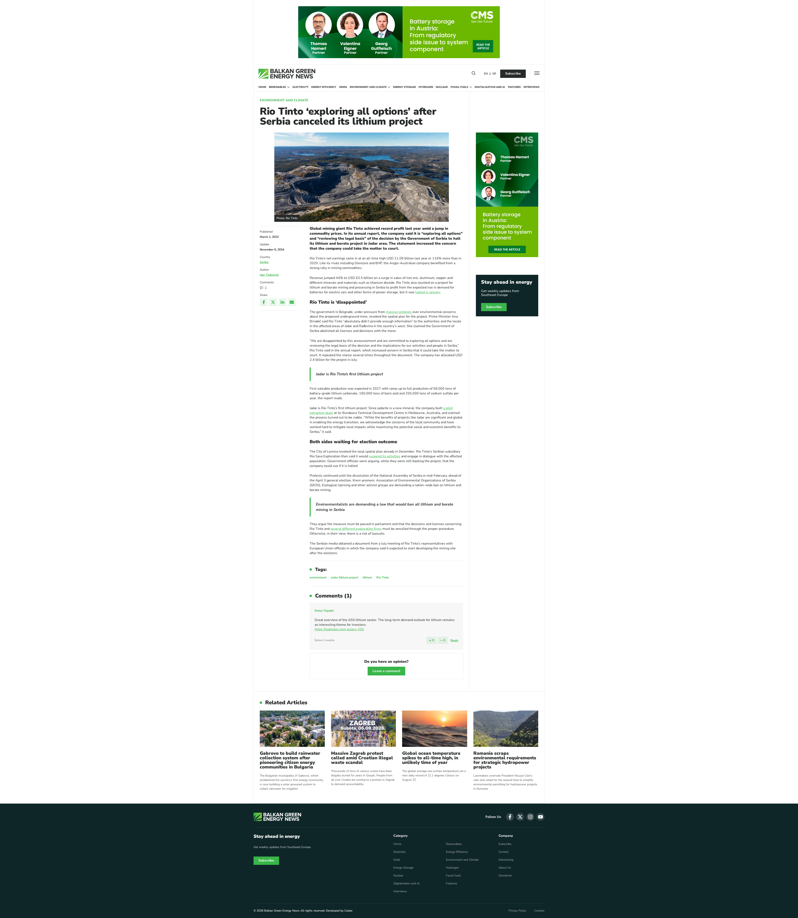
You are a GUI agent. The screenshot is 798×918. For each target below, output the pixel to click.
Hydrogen (426, 87)
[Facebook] (264, 302)
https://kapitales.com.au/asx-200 (339, 629)
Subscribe (513, 73)
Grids (343, 87)
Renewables (277, 87)
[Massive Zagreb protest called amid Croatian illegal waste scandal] (363, 729)
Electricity (301, 87)
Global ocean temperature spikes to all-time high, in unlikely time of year (431, 758)
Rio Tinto (382, 577)
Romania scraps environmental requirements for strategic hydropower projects (504, 760)
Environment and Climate (368, 87)
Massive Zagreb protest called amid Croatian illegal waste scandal (362, 758)
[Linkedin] (282, 302)
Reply (454, 640)
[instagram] (530, 817)
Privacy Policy (517, 910)
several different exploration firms (356, 528)
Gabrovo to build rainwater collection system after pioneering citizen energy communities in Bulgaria (290, 760)
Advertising (506, 860)
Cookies (539, 910)
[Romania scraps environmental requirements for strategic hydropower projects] (505, 729)
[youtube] (540, 817)
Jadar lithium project (344, 577)
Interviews (531, 87)
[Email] (292, 302)
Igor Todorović (269, 275)
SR (494, 74)
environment (318, 577)
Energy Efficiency (323, 87)
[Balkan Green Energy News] (287, 74)
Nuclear (442, 87)
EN (486, 74)
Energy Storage (404, 87)
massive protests (399, 312)
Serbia (264, 262)
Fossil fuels (459, 87)
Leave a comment (386, 671)
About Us (505, 867)
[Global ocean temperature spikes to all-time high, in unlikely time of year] (434, 729)
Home (262, 87)
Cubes (348, 911)
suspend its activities (384, 456)
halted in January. (428, 292)
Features (514, 87)
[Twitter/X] (273, 302)
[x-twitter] (520, 817)
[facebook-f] (510, 817)
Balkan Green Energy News (282, 911)
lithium (367, 577)
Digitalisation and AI (490, 87)
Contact (504, 852)
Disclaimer (505, 875)
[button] (473, 74)
